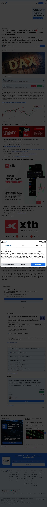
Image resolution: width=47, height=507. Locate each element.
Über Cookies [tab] (39, 245)
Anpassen (23, 264)
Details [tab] (23, 245)
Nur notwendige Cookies (8, 264)
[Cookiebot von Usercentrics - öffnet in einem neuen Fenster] (40, 242)
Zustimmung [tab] (8, 245)
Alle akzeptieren (38, 264)
